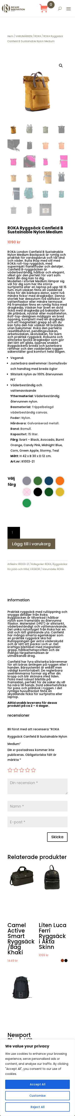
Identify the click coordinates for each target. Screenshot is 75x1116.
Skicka (57, 836)
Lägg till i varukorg (31, 544)
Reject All (38, 1107)
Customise (37, 1096)
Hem (10, 36)
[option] (26, 481)
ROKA (37, 36)
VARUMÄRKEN (24, 36)
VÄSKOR (35, 569)
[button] (61, 65)
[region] (37, 1077)
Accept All (37, 1084)
